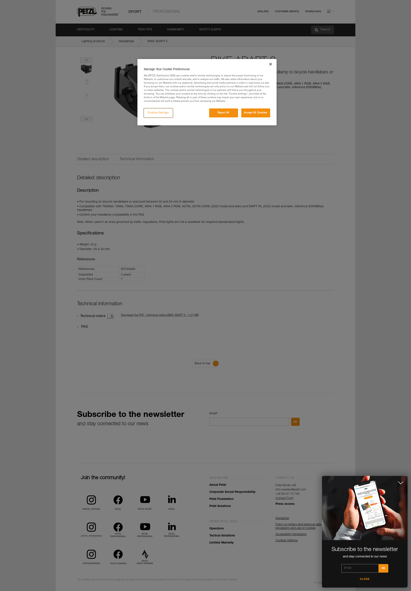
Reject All (223, 113)
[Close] (270, 64)
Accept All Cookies (255, 113)
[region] (207, 92)
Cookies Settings (158, 113)
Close (365, 579)
